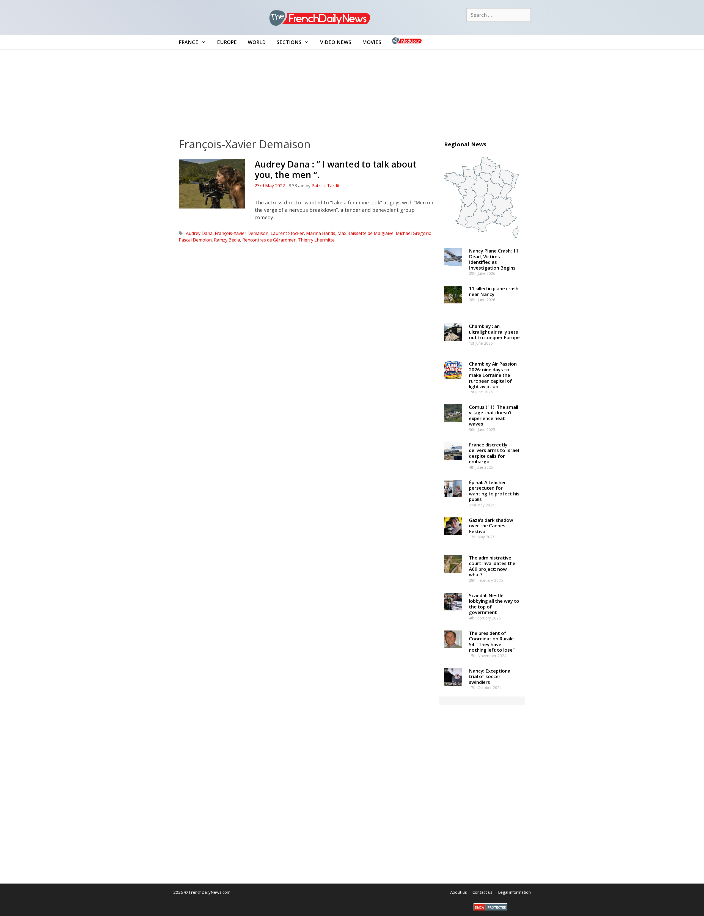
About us (458, 892)
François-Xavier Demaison (241, 233)
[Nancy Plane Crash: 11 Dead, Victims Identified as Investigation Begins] (453, 268)
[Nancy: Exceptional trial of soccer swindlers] (453, 688)
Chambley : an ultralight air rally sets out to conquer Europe (494, 332)
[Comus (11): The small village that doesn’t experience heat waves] (453, 424)
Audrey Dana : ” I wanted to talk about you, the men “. (335, 169)
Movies (371, 42)
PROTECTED (497, 907)
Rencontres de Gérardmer (269, 240)
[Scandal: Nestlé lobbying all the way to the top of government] (453, 613)
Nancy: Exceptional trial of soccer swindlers (490, 676)
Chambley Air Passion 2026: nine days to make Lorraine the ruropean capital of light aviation (493, 375)
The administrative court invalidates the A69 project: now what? (492, 566)
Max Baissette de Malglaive (365, 233)
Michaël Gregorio (413, 233)
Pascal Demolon (195, 240)
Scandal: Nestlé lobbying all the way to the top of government (494, 603)
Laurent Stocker (287, 233)
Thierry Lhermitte (316, 240)
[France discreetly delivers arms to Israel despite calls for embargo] (453, 462)
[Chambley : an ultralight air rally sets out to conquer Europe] (453, 344)
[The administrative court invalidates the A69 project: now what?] (453, 575)
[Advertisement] (352, 90)
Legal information (514, 892)
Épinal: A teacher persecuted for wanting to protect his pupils (494, 490)
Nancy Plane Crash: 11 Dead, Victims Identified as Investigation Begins (493, 259)
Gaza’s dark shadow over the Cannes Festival (491, 525)
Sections (289, 42)
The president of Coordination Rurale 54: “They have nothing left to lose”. (492, 641)
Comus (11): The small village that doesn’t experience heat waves (493, 415)
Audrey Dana (199, 233)
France (188, 42)
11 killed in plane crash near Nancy (493, 291)
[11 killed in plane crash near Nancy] (453, 306)
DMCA (479, 907)
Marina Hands (320, 233)
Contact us (482, 892)
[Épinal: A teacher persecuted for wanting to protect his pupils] (453, 500)
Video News (335, 42)
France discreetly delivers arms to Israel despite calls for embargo (494, 453)
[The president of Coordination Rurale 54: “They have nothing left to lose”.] (453, 650)
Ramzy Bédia (227, 240)
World (257, 42)
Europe (227, 42)
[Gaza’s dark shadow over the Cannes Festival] (453, 537)
